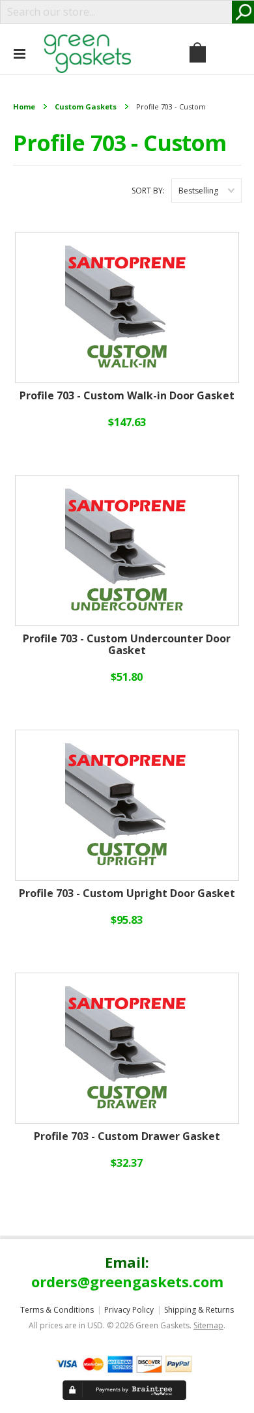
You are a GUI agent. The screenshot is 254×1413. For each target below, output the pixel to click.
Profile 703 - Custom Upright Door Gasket (127, 893)
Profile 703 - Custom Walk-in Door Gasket (127, 396)
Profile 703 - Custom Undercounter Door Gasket (127, 645)
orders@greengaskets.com (127, 1281)
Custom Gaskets (86, 106)
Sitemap (208, 1325)
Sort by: (148, 190)
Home (24, 106)
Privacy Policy (129, 1309)
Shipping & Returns (199, 1309)
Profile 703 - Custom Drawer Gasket (127, 1136)
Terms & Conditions (57, 1309)
